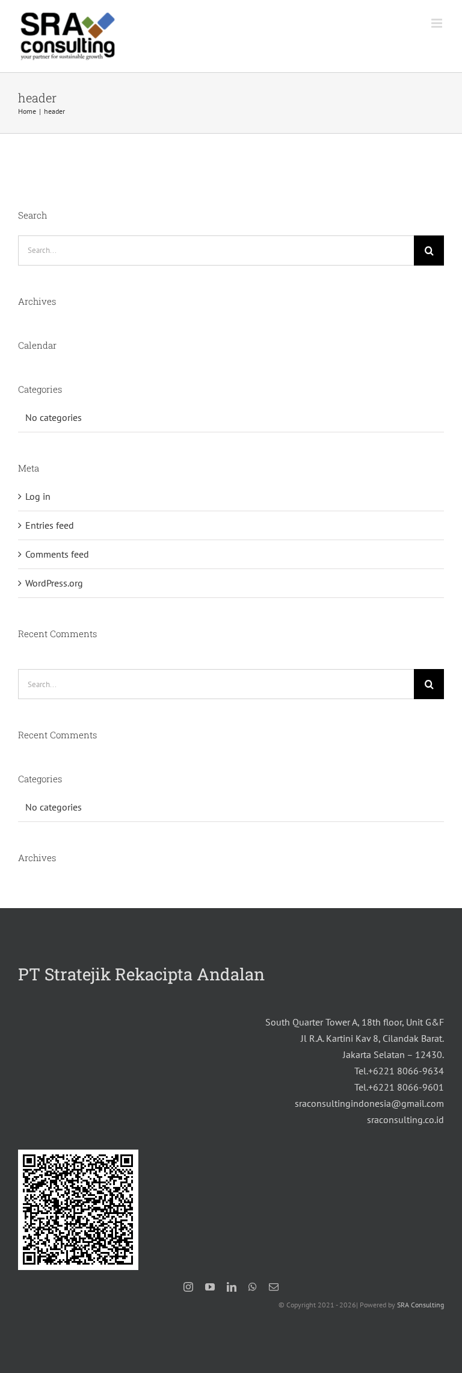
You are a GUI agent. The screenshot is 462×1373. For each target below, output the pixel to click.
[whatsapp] (252, 1287)
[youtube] (210, 1287)
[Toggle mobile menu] (437, 23)
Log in (38, 496)
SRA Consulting (420, 1304)
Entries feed (49, 525)
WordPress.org (54, 583)
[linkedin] (231, 1287)
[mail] (274, 1287)
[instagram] (188, 1287)
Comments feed (57, 554)
